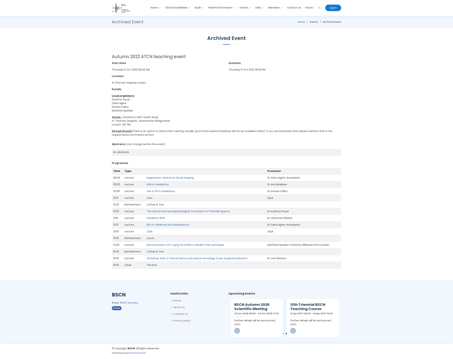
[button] (283, 333)
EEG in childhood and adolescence (168, 224)
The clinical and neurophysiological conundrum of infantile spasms (188, 211)
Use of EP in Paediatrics (161, 191)
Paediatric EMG (156, 218)
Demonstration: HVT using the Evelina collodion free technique (185, 245)
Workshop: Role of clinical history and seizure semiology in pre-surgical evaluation (197, 258)
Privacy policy (182, 320)
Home (301, 22)
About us (179, 307)
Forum (309, 7)
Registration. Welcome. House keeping (170, 178)
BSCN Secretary (129, 302)
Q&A (149, 198)
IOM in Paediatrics (158, 184)
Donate (116, 308)
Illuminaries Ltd (137, 353)
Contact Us (294, 7)
